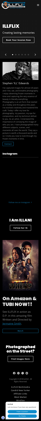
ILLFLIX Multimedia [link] (20, 387)
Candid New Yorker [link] (20, 390)
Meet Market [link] (20, 397)
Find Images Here (20, 359)
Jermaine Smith (12, 323)
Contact (8, 144)
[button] (38, 5)
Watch (20, 331)
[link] (13, 5)
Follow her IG (20, 228)
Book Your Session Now (18, 40)
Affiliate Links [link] (20, 393)
